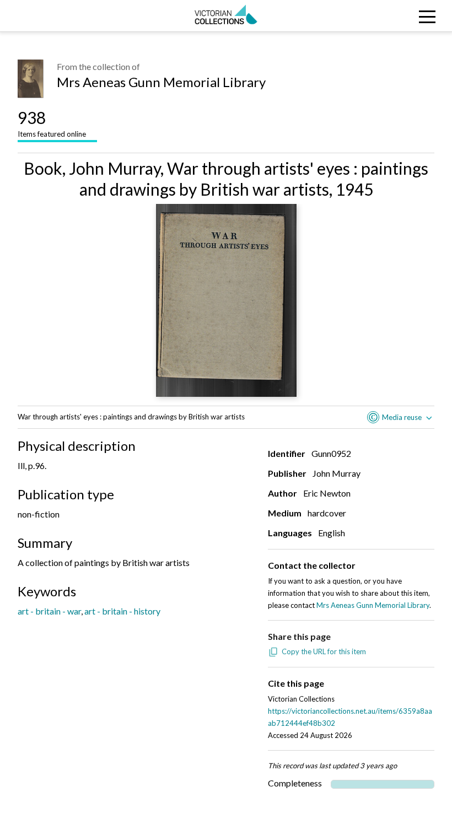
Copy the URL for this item (324, 651)
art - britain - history (122, 611)
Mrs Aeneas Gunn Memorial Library (161, 82)
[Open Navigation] (395, 15)
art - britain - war (49, 611)
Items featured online (52, 122)
